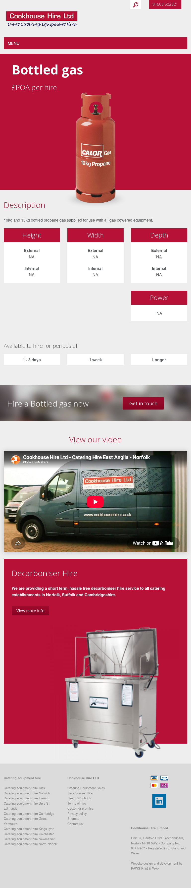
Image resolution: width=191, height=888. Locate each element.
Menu (14, 43)
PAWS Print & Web (145, 868)
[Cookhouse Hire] (42, 18)
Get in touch (143, 403)
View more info (30, 610)
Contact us (75, 823)
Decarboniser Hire (80, 793)
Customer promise (80, 808)
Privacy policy (77, 813)
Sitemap (73, 818)
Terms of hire (76, 803)
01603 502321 (165, 4)
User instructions (79, 798)
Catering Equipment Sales (86, 787)
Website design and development (154, 863)
